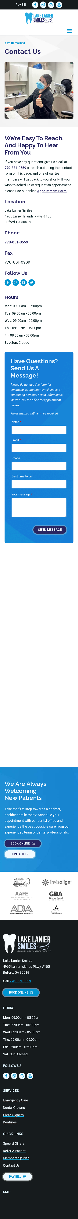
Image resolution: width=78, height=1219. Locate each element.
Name (16, 422)
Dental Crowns (14, 1108)
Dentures (10, 1122)
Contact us (20, 854)
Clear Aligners (13, 1115)
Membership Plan (16, 1158)
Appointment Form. (52, 191)
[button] (69, 31)
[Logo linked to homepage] (27, 943)
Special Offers (14, 1143)
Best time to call (22, 476)
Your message (22, 494)
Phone (16, 458)
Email (16, 440)
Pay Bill (21, 4)
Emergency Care (15, 1100)
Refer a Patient (14, 1151)
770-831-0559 (15, 168)
